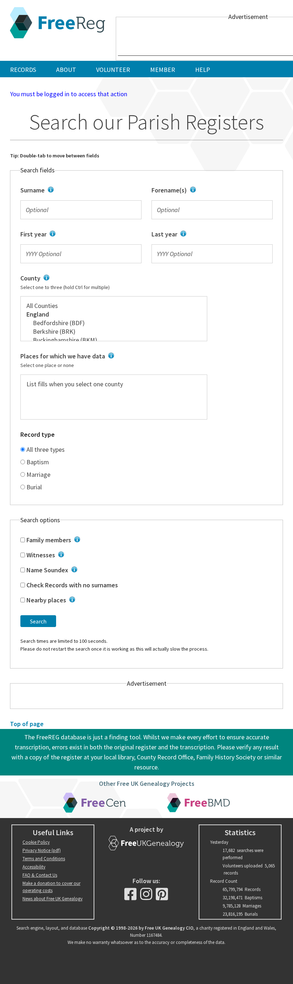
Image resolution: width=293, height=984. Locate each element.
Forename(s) (206, 190)
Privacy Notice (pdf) (42, 850)
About (66, 69)
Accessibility (34, 867)
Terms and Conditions (44, 859)
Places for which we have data (90, 360)
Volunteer (113, 69)
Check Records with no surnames (71, 585)
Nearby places (94, 600)
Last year (210, 234)
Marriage (37, 474)
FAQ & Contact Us (40, 875)
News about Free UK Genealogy (53, 899)
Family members (92, 540)
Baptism (37, 462)
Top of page (27, 724)
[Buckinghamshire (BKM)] (114, 340)
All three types (45, 449)
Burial (33, 487)
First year (72, 234)
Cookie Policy (36, 842)
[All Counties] (114, 306)
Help (202, 69)
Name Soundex (95, 570)
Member (162, 69)
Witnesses (94, 555)
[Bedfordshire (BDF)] (114, 323)
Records (23, 69)
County (87, 282)
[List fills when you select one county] (114, 384)
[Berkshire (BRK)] (114, 331)
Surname (77, 190)
